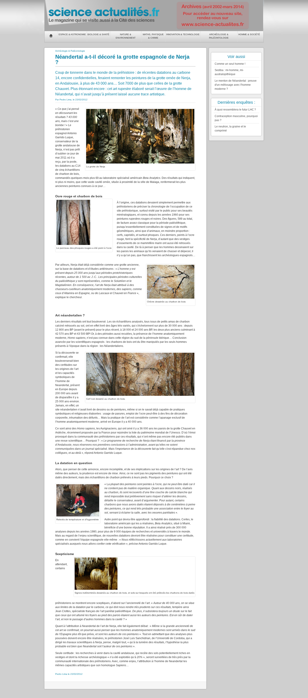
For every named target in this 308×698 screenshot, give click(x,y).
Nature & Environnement (126, 36)
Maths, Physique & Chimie (153, 36)
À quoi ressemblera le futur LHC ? (235, 109)
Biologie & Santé (98, 34)
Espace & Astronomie (72, 34)
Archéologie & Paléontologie (219, 36)
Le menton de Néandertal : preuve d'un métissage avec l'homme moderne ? (236, 84)
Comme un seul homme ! (230, 63)
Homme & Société (249, 34)
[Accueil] (51, 35)
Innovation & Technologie (183, 34)
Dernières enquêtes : (236, 102)
